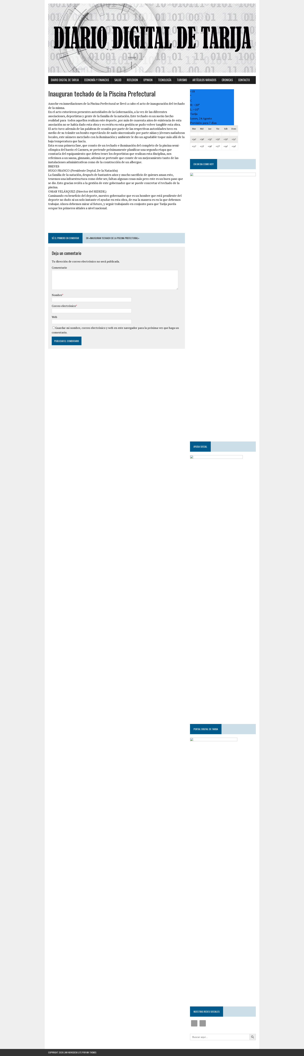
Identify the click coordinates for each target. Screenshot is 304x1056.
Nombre (57, 295)
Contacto (244, 80)
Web (54, 317)
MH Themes (91, 1052)
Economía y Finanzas (96, 80)
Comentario (59, 267)
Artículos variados (204, 80)
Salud (117, 80)
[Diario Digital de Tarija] (152, 38)
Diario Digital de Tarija (65, 80)
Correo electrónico (64, 306)
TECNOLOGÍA (164, 80)
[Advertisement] (116, 223)
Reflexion (132, 80)
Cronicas (227, 80)
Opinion (148, 80)
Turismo (182, 80)
